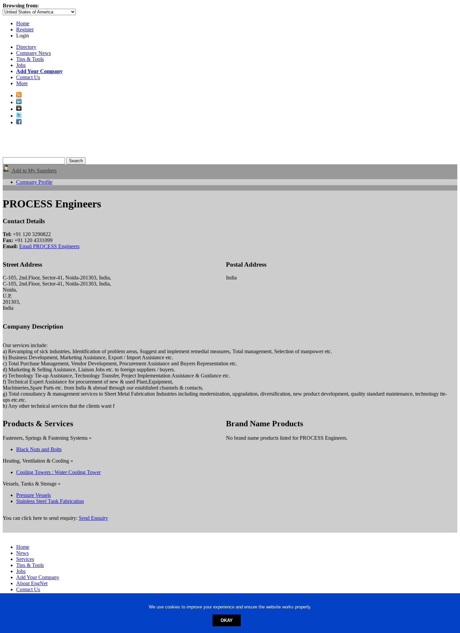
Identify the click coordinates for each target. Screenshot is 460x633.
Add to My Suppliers (34, 170)
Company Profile (34, 182)
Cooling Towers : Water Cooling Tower (58, 472)
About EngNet (31, 583)
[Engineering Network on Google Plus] (19, 109)
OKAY (227, 620)
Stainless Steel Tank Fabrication (50, 501)
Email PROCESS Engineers (49, 246)
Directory (26, 47)
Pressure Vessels (33, 495)
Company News (33, 53)
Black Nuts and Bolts (39, 449)
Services (25, 559)
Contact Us (28, 77)
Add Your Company (37, 577)
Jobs (21, 65)
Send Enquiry (93, 518)
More (22, 83)
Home (22, 23)
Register (25, 29)
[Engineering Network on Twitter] (19, 116)
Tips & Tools (30, 59)
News (22, 553)
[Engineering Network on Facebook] (19, 122)
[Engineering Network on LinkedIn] (19, 102)
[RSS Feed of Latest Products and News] (19, 95)
